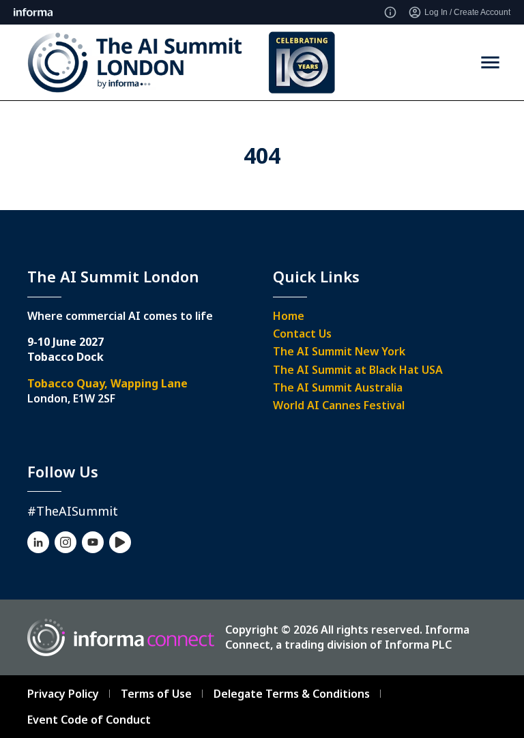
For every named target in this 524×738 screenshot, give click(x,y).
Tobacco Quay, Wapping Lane (107, 383)
